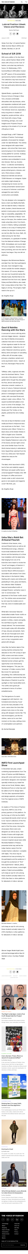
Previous (3, 311)
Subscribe (17, 1223)
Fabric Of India (5, 1229)
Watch (3, 1225)
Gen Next (15, 975)
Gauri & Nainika (23, 975)
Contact (16, 1233)
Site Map (16, 1227)
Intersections (5, 1231)
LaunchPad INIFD (14, 977)
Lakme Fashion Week (7, 975)
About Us (16, 1225)
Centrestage (5, 1223)
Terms (16, 1229)
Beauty (4, 1238)
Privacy (16, 1231)
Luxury (3, 1236)
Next (24, 311)
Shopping (4, 1227)
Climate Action (5, 1233)
